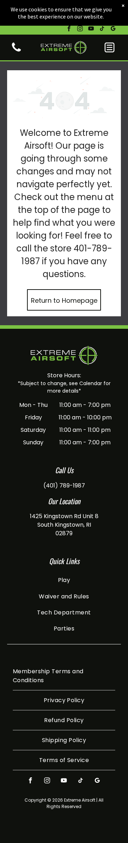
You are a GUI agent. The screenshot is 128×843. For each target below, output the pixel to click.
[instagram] (80, 29)
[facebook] (69, 29)
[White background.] (16, 51)
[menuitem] (64, 580)
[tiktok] (102, 29)
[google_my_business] (113, 29)
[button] (109, 47)
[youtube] (91, 29)
